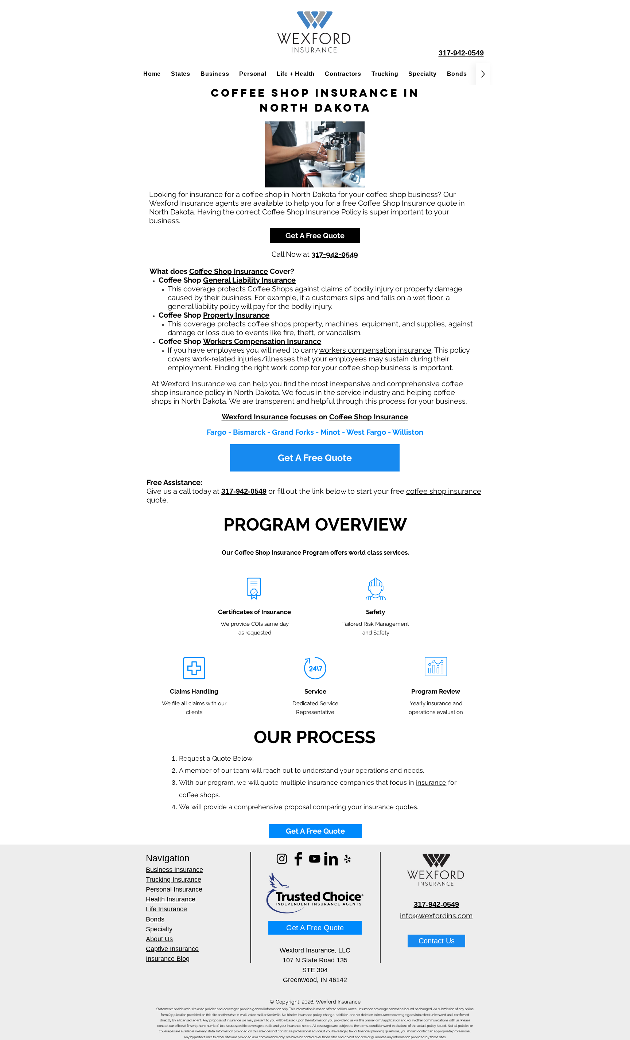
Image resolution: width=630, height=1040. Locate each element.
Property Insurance (236, 315)
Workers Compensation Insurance (262, 341)
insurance (431, 782)
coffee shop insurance (443, 491)
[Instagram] (282, 859)
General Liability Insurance (249, 280)
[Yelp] (347, 859)
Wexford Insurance (255, 416)
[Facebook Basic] (298, 859)
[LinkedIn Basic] (331, 859)
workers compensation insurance (375, 350)
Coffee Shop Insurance (228, 271)
